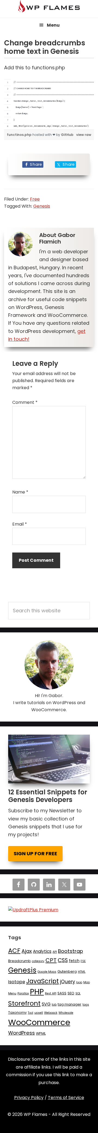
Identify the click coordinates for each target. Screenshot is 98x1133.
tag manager (69, 1004)
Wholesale (66, 1013)
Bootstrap (70, 951)
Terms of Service (66, 1097)
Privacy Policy (29, 1097)
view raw (83, 134)
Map (86, 982)
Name (20, 492)
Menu (12, 993)
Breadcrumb (19, 961)
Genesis (41, 206)
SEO (71, 993)
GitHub (67, 134)
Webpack (50, 1013)
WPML (41, 1033)
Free (35, 199)
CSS (63, 960)
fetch (74, 960)
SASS (61, 993)
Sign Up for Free (35, 853)
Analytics (42, 951)
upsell (38, 1013)
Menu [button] (53, 25)
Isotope (16, 982)
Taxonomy (17, 1012)
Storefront (24, 1003)
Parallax (23, 993)
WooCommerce (39, 1022)
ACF (14, 950)
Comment (25, 402)
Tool (30, 1013)
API (55, 952)
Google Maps (47, 972)
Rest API (50, 993)
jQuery (67, 981)
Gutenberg (67, 971)
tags (85, 1005)
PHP (37, 992)
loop (79, 982)
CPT (51, 960)
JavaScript (42, 981)
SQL (78, 993)
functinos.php (19, 134)
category (38, 961)
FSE (83, 961)
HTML (81, 972)
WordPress (21, 1033)
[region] (49, 104)
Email (19, 524)
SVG (46, 1004)
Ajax (27, 951)
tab (54, 1005)
